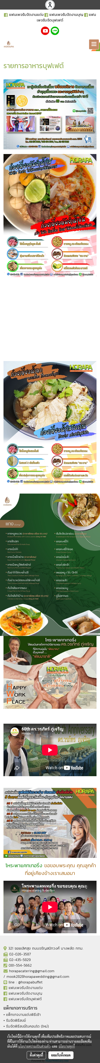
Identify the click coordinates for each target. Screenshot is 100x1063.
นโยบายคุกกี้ (67, 1046)
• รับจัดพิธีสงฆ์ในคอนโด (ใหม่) (26, 1026)
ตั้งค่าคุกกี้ (36, 1055)
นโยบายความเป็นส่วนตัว (34, 1046)
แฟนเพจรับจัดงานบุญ (66, 14)
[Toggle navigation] (94, 44)
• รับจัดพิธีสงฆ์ (14, 1020)
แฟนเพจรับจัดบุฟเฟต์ (25, 999)
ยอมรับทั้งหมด (61, 1055)
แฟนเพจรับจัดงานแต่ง (26, 14)
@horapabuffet (30, 982)
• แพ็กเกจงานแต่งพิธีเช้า (22, 1014)
